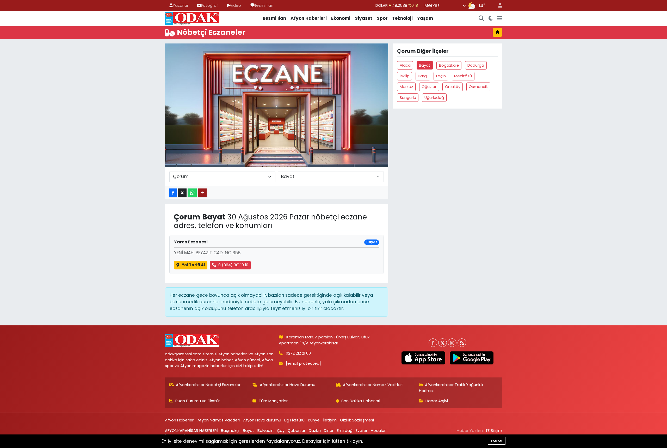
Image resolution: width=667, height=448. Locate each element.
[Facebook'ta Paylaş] (173, 192)
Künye (314, 420)
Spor (382, 18)
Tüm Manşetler (273, 400)
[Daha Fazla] (202, 192)
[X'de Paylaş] (182, 192)
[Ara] (481, 18)
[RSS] (462, 342)
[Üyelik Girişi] (498, 5)
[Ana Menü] (499, 18)
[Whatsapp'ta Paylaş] (192, 192)
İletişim (330, 420)
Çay (281, 430)
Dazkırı (315, 430)
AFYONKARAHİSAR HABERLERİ (191, 430)
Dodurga (475, 65)
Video (235, 5)
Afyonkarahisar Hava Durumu (287, 384)
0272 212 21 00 (298, 353)
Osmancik (478, 86)
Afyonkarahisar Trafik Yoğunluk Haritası (451, 387)
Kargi (423, 76)
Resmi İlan (263, 5)
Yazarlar (180, 5)
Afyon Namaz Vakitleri (218, 420)
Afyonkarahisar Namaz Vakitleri (373, 384)
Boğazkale (449, 65)
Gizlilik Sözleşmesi (357, 420)
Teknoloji (402, 18)
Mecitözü (463, 76)
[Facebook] (433, 342)
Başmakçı (230, 430)
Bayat (424, 65)
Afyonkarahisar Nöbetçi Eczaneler (208, 384)
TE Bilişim (493, 430)
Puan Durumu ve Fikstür (197, 400)
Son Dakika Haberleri (360, 400)
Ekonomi (340, 18)
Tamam (497, 441)
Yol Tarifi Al (193, 265)
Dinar (329, 430)
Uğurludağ (434, 97)
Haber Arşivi (436, 400)
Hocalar (378, 430)
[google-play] (471, 357)
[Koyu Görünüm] (490, 18)
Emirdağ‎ (345, 430)
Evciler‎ (361, 430)
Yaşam (425, 18)
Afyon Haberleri (309, 18)
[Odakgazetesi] (192, 18)
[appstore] (423, 357)
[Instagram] (452, 342)
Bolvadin (265, 430)
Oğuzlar (429, 86)
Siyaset (363, 18)
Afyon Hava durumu (262, 420)
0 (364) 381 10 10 (233, 265)
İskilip (405, 76)
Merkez (406, 86)
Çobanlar (296, 430)
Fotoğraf (209, 5)
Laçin (441, 76)
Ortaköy (452, 86)
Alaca (405, 65)
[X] (442, 342)
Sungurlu (408, 97)
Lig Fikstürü (294, 420)
